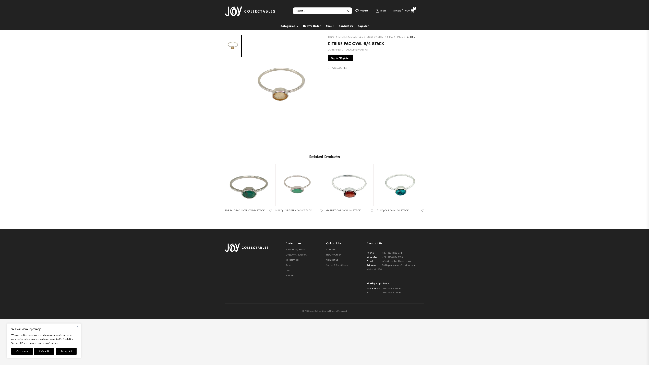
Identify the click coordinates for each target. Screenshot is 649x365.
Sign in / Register (340, 57)
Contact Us (346, 26)
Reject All (44, 351)
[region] (44, 340)
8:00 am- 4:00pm (384, 292)
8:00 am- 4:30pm (384, 288)
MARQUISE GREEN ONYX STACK (293, 210)
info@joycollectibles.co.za (396, 261)
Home (331, 36)
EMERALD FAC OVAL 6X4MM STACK (245, 210)
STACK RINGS (395, 36)
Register (363, 26)
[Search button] (348, 10)
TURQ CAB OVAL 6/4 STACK (393, 210)
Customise (22, 351)
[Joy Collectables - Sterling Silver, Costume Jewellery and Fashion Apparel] (250, 10)
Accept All (66, 351)
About (330, 26)
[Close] (78, 326)
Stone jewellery (375, 36)
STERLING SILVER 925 (351, 36)
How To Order (312, 26)
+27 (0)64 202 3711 (392, 252)
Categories (287, 26)
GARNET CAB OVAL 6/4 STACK (343, 210)
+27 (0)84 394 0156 (392, 257)
